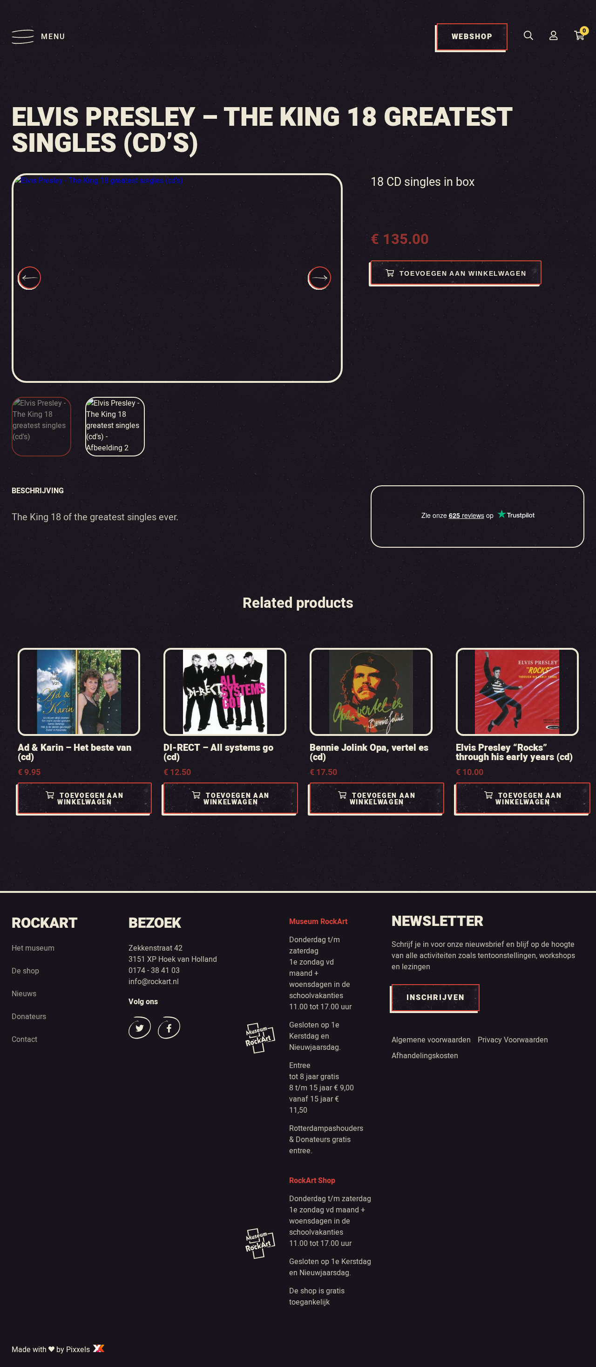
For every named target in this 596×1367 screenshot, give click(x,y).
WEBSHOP (472, 36)
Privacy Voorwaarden (513, 1040)
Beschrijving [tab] (38, 490)
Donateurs (29, 1016)
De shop (25, 971)
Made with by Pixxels (52, 1349)
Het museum (33, 948)
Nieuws (24, 994)
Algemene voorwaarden (431, 1040)
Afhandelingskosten (425, 1055)
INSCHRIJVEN (435, 997)
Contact (24, 1039)
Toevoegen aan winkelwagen (463, 273)
